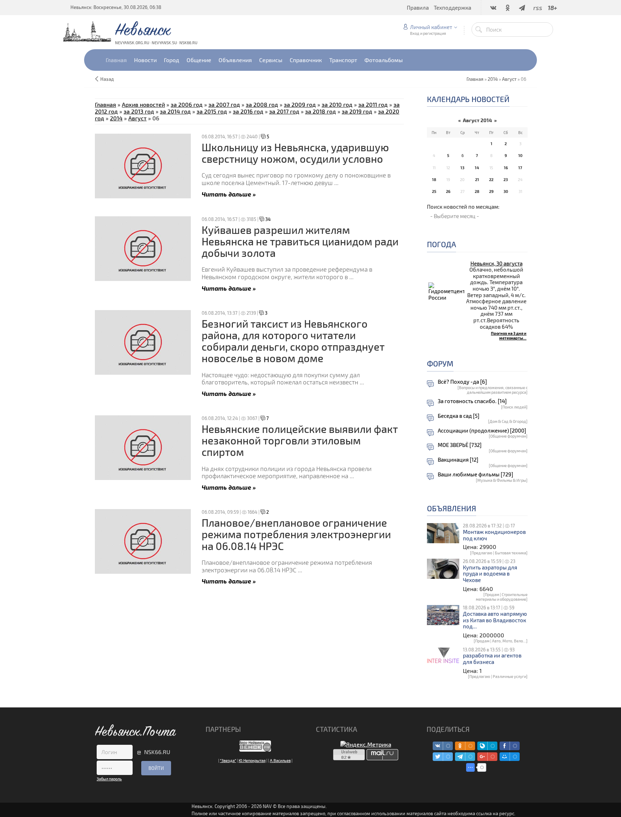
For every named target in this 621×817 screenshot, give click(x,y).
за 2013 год (139, 111)
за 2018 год (320, 111)
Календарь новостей (468, 98)
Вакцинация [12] (458, 460)
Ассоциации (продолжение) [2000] (482, 431)
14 (477, 167)
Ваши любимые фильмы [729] (475, 474)
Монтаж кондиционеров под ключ (494, 535)
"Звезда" (228, 760)
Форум (440, 363)
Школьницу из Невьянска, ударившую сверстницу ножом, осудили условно (295, 153)
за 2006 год (187, 104)
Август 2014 (477, 120)
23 (505, 179)
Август (509, 79)
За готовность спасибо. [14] (472, 401)
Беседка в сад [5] (458, 416)
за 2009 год (300, 104)
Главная (105, 104)
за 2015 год (212, 111)
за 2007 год (224, 104)
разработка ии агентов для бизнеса (492, 658)
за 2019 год (357, 111)
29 (491, 191)
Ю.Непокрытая (252, 760)
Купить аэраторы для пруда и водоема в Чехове (490, 573)
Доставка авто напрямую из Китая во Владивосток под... (495, 620)
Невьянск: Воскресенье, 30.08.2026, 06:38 (115, 7)
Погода (441, 244)
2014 (493, 79)
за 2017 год (284, 111)
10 (520, 155)
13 (462, 167)
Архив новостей (143, 104)
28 (477, 191)
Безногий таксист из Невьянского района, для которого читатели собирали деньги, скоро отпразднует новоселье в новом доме (293, 341)
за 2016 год (248, 111)
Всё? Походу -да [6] (462, 382)
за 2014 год (175, 111)
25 (434, 191)
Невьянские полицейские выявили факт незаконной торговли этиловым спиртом (300, 440)
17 (520, 167)
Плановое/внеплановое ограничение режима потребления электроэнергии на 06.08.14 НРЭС (296, 534)
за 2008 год (262, 104)
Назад (107, 79)
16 (506, 167)
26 (448, 191)
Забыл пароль (109, 778)
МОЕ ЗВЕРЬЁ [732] (460, 445)
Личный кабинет (431, 27)
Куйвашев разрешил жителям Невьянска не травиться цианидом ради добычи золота (300, 241)
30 (505, 191)
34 (267, 219)
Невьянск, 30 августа (496, 263)
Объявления (451, 508)
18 (434, 179)
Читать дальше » (229, 194)
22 (491, 179)
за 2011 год (373, 104)
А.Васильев (280, 760)
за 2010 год (337, 104)
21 (477, 179)
